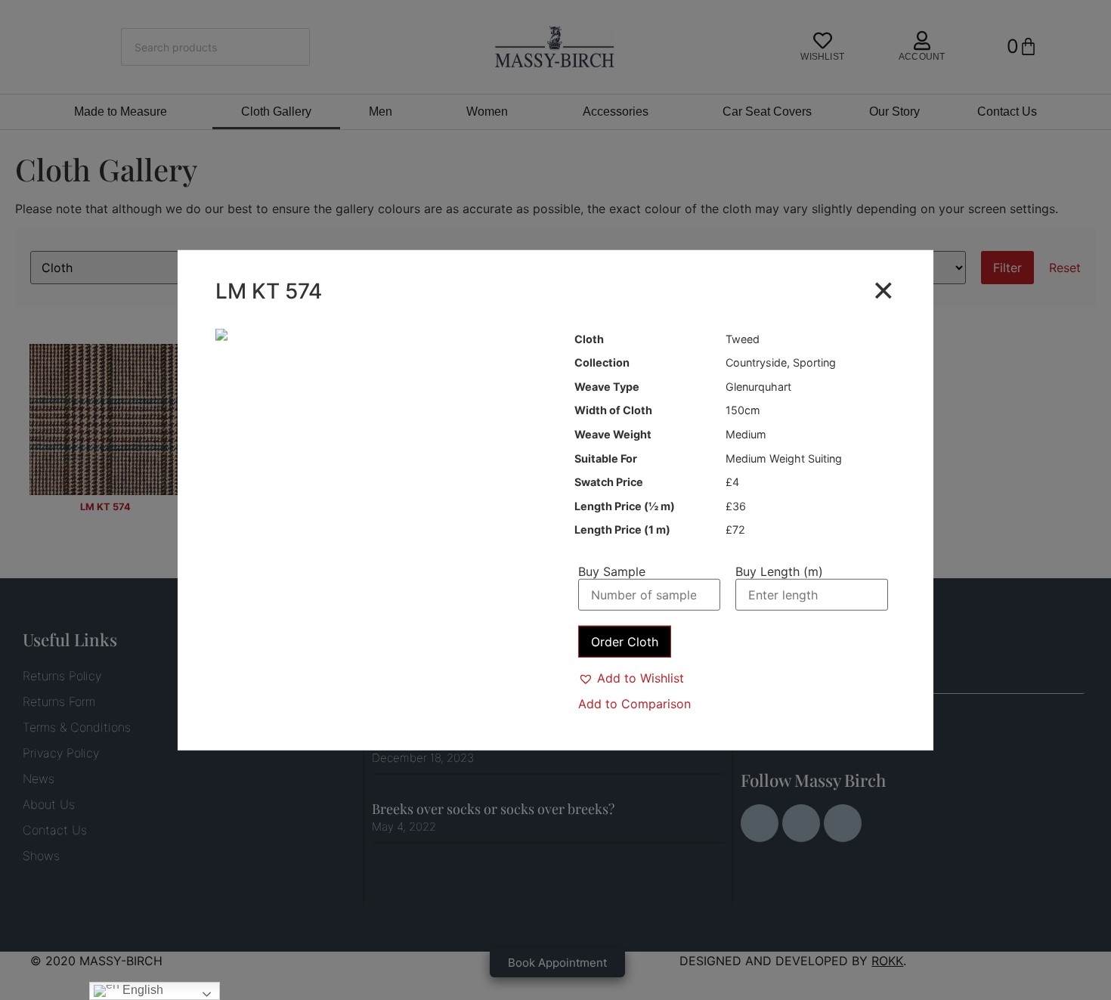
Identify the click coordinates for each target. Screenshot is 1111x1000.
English (141, 989)
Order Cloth (624, 641)
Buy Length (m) (779, 571)
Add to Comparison (634, 703)
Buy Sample (611, 571)
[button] (631, 678)
